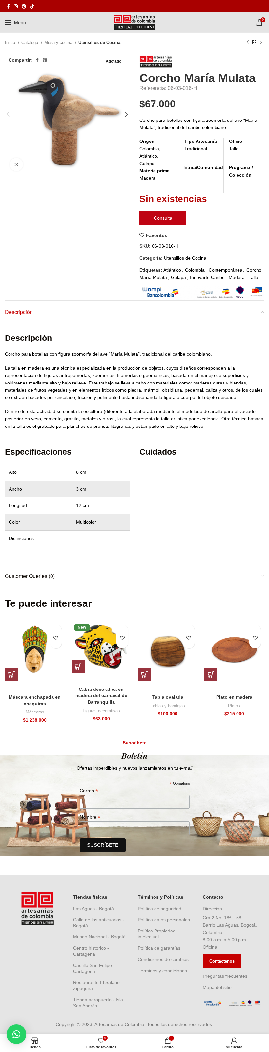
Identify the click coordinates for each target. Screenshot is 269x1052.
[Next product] (261, 42)
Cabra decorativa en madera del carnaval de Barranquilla (101, 696)
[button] (11, 674)
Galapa (178, 277)
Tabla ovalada (167, 697)
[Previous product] (247, 42)
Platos (234, 705)
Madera (237, 277)
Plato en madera (234, 697)
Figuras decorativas (101, 710)
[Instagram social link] (16, 6)
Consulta (163, 218)
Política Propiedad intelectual (157, 933)
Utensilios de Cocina (99, 42)
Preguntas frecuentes (225, 976)
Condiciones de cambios (163, 959)
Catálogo (30, 42)
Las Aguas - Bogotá (93, 908)
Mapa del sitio (217, 987)
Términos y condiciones (162, 970)
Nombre (90, 817)
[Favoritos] (56, 638)
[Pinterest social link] (24, 6)
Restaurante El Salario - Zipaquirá (98, 985)
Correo (89, 791)
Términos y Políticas (160, 897)
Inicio (10, 42)
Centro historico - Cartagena (91, 950)
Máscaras (35, 712)
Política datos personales (164, 919)
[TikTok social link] (32, 6)
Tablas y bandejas (168, 705)
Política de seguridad (159, 908)
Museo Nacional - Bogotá (99, 936)
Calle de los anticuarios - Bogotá (98, 922)
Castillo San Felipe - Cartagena (94, 968)
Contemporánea (225, 270)
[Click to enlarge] (16, 164)
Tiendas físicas (90, 897)
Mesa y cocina (58, 42)
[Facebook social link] (8, 6)
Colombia (195, 270)
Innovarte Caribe (207, 277)
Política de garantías (159, 948)
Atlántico (172, 270)
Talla (253, 277)
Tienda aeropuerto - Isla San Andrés (98, 1002)
